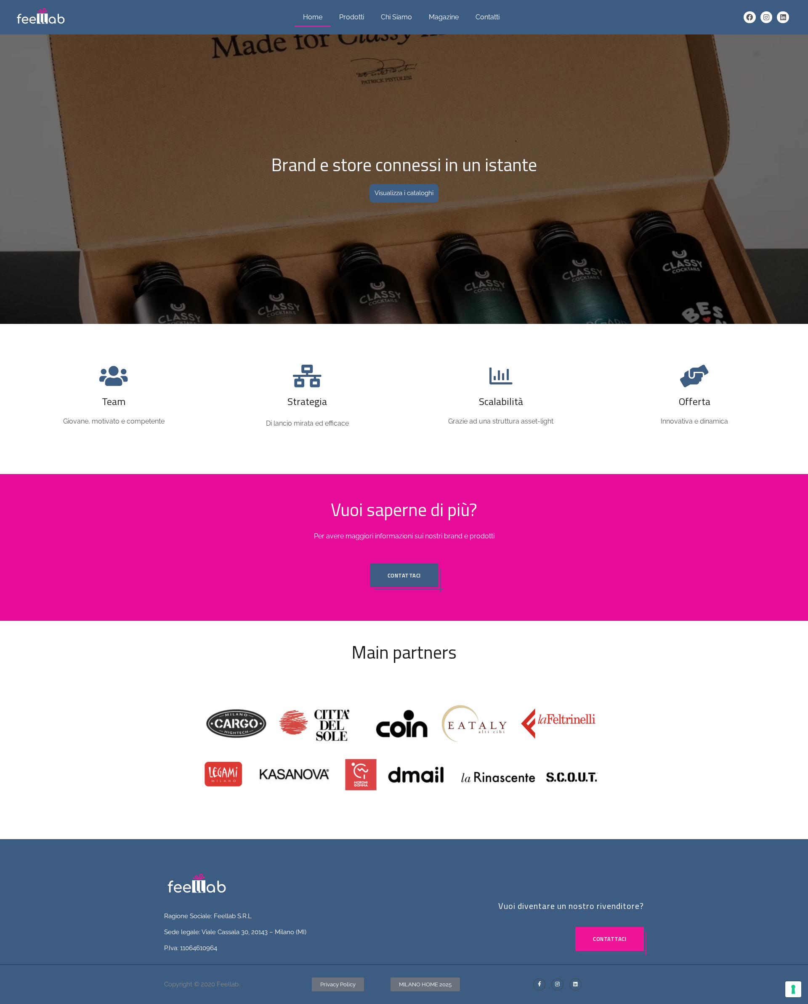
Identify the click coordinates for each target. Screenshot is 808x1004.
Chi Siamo (396, 17)
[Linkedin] (783, 17)
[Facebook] (750, 17)
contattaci (404, 575)
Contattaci (609, 939)
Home (312, 17)
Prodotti (351, 17)
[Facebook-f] (539, 984)
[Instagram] (766, 17)
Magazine (444, 17)
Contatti (488, 17)
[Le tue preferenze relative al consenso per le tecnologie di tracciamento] (793, 989)
